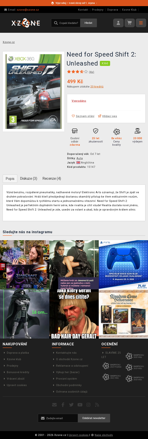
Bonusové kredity (18, 372)
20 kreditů (97, 86)
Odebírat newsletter (93, 418)
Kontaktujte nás (66, 352)
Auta (80, 158)
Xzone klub (14, 359)
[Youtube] (80, 404)
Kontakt (83, 9)
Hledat (88, 22)
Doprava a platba (18, 352)
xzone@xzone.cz (23, 9)
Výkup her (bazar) (68, 372)
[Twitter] (71, 404)
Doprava (112, 9)
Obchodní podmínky (69, 385)
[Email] (54, 404)
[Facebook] (63, 404)
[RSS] (97, 404)
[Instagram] (88, 404)
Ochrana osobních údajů (72, 391)
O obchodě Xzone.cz (69, 359)
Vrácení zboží (16, 378)
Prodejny (98, 9)
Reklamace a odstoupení (72, 365)
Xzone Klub (129, 9)
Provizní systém (66, 378)
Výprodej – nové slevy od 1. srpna (76, 3)
